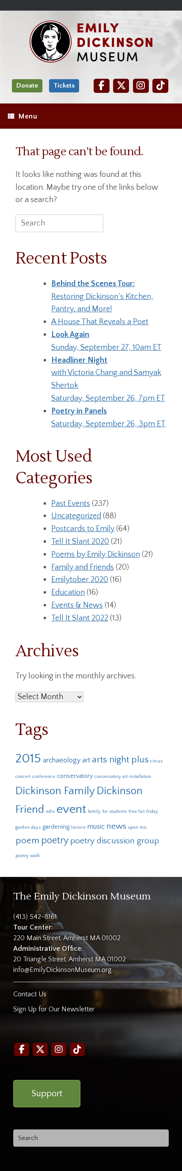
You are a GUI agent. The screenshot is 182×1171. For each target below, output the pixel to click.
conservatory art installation (123, 776)
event (71, 809)
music (96, 826)
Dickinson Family (55, 791)
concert (22, 776)
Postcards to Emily (82, 528)
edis (50, 811)
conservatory (75, 776)
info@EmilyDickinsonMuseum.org (62, 970)
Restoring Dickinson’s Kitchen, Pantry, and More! (102, 296)
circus (156, 761)
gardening (55, 826)
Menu (28, 116)
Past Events (70, 503)
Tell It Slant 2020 (80, 541)
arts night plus (120, 759)
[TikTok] (160, 85)
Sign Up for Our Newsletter (54, 1009)
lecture (78, 827)
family (94, 811)
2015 (28, 758)
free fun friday (143, 811)
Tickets (64, 85)
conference (43, 776)
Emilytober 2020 (79, 579)
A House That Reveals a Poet (99, 322)
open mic (137, 827)
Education (68, 592)
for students (114, 811)
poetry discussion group (114, 841)
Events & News (77, 605)
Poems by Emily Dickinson (95, 554)
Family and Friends (82, 567)
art (86, 760)
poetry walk (27, 855)
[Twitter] (121, 85)
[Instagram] (141, 85)
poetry (54, 840)
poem (27, 840)
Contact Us (29, 994)
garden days (28, 827)
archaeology (61, 760)
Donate (27, 85)
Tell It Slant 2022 (79, 618)
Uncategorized (76, 516)
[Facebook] (102, 85)
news (116, 826)
